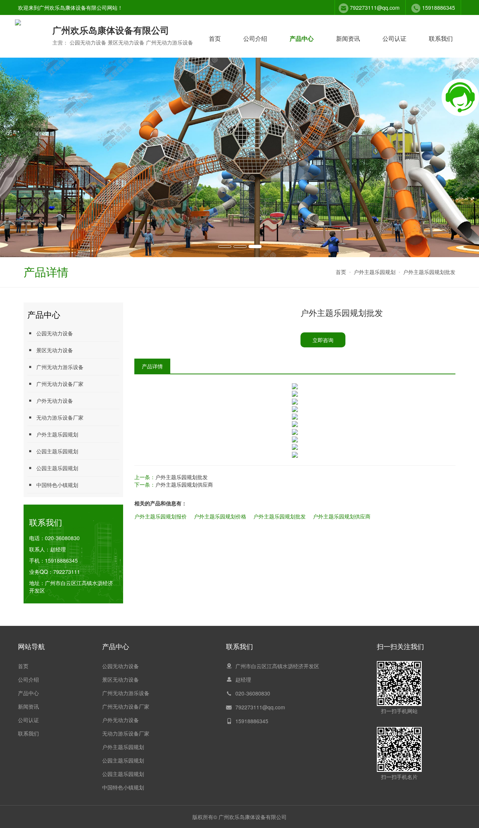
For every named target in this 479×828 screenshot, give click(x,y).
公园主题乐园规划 (57, 451)
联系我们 (441, 38)
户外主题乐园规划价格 (220, 516)
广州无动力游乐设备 (59, 367)
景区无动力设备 (54, 350)
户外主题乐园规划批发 (429, 272)
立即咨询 (322, 340)
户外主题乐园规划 (375, 272)
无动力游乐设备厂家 (59, 417)
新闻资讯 (348, 38)
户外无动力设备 (54, 400)
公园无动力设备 (54, 333)
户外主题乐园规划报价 (160, 516)
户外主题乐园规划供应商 (184, 484)
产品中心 (302, 38)
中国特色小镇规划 (57, 484)
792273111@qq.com (375, 7)
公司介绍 (255, 38)
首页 (215, 38)
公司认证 (394, 38)
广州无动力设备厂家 (59, 383)
